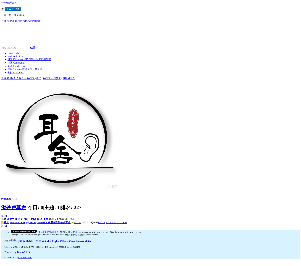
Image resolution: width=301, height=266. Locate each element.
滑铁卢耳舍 (69, 78)
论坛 (38, 78)
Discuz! (21, 252)
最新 (20, 219)
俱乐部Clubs (29, 59)
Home (13, 53)
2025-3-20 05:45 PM (116, 222)
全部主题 (12, 219)
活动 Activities (15, 56)
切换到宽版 (34, 21)
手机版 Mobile (25, 241)
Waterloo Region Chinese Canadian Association (67, 241)
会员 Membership (17, 66)
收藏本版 (6, 199)
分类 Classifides (16, 72)
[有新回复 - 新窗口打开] (2, 223)
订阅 (14, 199)
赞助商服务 (53, 232)
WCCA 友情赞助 (52, 78)
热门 (26, 219)
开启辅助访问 (8, 2)
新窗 (3, 219)
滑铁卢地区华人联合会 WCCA (18, 78)
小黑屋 (37, 241)
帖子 (32, 47)
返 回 (4, 216)
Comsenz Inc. (25, 257)
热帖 (33, 219)
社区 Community (16, 62)
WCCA (77, 222)
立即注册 (12, 21)
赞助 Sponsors (25, 69)
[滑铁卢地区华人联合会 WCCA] (52, 42)
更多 (45, 219)
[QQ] (10, 241)
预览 (6, 222)
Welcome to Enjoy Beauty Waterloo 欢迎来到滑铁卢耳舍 (40, 222)
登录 (4, 21)
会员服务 (43, 232)
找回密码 (23, 21)
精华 (39, 219)
